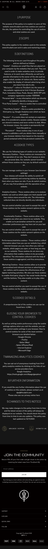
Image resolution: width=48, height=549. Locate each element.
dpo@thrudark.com (24, 392)
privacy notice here (32, 395)
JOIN (24, 475)
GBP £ (23, 535)
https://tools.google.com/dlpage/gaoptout (24, 374)
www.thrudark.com (17, 26)
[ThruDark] (24, 7)
